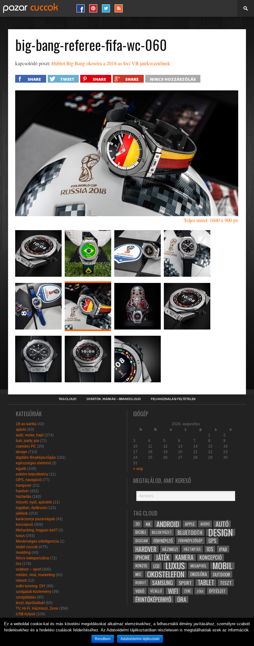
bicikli (140, 532)
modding (23, 552)
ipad (223, 549)
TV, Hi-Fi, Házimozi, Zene (37, 608)
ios (210, 549)
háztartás (23, 496)
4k (148, 524)
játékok (22, 513)
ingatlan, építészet (31, 508)
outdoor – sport (28, 569)
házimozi (170, 549)
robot (140, 582)
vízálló (156, 591)
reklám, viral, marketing (35, 575)
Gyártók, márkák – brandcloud (113, 399)
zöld (200, 591)
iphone (142, 557)
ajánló (21, 429)
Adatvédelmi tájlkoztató (140, 639)
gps (212, 540)
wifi (173, 591)
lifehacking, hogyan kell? (37, 530)
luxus (20, 536)
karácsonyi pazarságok (35, 519)
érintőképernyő (153, 599)
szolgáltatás (26, 597)
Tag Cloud (67, 399)
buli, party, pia (27, 441)
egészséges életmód (33, 463)
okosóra (198, 574)
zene (187, 591)
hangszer (24, 485)
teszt (226, 582)
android (167, 524)
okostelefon (165, 574)
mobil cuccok (27, 547)
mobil (222, 565)
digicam (141, 540)
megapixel (198, 566)
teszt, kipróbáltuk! (30, 603)
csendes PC (26, 446)
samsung (162, 582)
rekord (21, 580)
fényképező (163, 541)
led (156, 565)
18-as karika (26, 424)
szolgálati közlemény (33, 591)
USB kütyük (25, 614)
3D (137, 523)
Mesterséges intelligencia (37, 541)
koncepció (24, 524)
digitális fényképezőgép (36, 457)
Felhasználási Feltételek (173, 399)
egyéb (21, 468)
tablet (206, 582)
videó (139, 591)
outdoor (221, 574)
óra (18, 564)
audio (205, 523)
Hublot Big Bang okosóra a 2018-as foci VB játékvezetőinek (110, 63)
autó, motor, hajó (30, 435)
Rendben (103, 639)
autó (222, 524)
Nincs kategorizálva (32, 558)
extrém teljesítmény (32, 474)
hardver (22, 491)
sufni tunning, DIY (31, 586)
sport (185, 582)
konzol (141, 566)
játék (162, 557)
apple (190, 524)
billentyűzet (162, 532)
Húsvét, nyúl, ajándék (34, 502)
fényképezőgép (190, 541)
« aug (138, 468)
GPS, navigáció (29, 480)
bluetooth (189, 532)
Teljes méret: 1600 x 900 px (211, 220)
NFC (138, 574)
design (21, 452)
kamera (184, 557)
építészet (217, 591)
